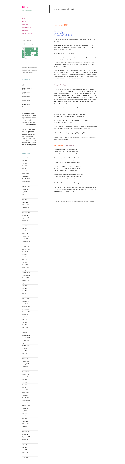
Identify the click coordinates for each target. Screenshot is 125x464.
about (23, 18)
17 (25, 52)
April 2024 (24, 231)
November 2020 (26, 337)
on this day (25, 30)
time (23, 144)
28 (34, 54)
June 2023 (24, 257)
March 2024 (25, 233)
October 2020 (25, 340)
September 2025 (26, 186)
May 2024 (24, 228)
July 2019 (24, 379)
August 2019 (25, 377)
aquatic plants (25, 117)
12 (30, 50)
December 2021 (25, 304)
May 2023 (24, 259)
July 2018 (24, 410)
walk (23, 146)
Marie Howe (35, 126)
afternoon (32, 114)
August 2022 (25, 283)
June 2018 (24, 413)
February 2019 (25, 392)
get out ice (30, 122)
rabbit (34, 134)
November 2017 (25, 431)
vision (34, 144)
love (32, 126)
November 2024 (26, 212)
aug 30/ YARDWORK (27, 88)
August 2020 (25, 345)
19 (30, 52)
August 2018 (25, 408)
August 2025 (25, 189)
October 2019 (25, 371)
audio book (31, 117)
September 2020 (26, 343)
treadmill (29, 144)
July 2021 (24, 317)
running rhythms (35, 140)
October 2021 (25, 309)
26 (30, 54)
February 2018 (25, 424)
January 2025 (25, 207)
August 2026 (25, 158)
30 (23, 56)
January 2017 (25, 457)
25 (28, 54)
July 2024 (24, 223)
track (25, 144)
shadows (24, 142)
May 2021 (24, 322)
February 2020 (25, 361)
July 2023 (24, 254)
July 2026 (24, 160)
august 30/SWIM (26, 96)
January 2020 (25, 364)
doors (23, 120)
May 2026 (24, 165)
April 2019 (24, 387)
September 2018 (26, 405)
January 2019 (25, 395)
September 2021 (26, 311)
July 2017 (24, 442)
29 (37, 54)
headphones (31, 125)
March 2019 (25, 390)
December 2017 (25, 429)
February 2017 (25, 455)
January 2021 (25, 332)
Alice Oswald (25, 115)
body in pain (31, 119)
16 (23, 52)
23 (23, 54)
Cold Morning (58, 145)
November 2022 (26, 275)
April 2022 (24, 293)
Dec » (35, 59)
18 (28, 52)
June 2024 (24, 225)
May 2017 (24, 447)
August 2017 (25, 439)
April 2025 (24, 199)
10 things (25, 114)
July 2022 (24, 285)
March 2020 (25, 358)
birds (27, 119)
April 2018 (24, 418)
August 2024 (25, 220)
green (34, 122)
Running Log (70, 201)
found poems (24, 122)
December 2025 (26, 178)
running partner (26, 140)
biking (24, 119)
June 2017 (24, 444)
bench (35, 117)
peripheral (24, 134)
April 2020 (24, 356)
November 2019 (26, 369)
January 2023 (25, 270)
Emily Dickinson (29, 121)
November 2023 (26, 244)
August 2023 (25, 251)
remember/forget (26, 138)
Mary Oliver (24, 129)
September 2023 (26, 249)
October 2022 (25, 278)
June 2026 (24, 163)
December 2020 (26, 335)
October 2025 (25, 184)
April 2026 (24, 168)
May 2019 (24, 384)
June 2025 (24, 194)
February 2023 (25, 267)
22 (37, 52)
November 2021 (26, 306)
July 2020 (24, 348)
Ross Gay (33, 138)
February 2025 (25, 205)
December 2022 (26, 272)
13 (32, 50)
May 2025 (24, 197)
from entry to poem (27, 33)
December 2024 (26, 210)
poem (30, 134)
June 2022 (24, 288)
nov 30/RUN (61, 25)
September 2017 (26, 437)
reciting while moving (27, 136)
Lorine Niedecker (28, 126)
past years (25, 24)
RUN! (25, 7)
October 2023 (25, 246)
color (35, 119)
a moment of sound (32, 115)
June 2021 (24, 319)
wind (29, 146)
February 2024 (25, 236)
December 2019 (25, 366)
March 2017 (25, 452)
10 (25, 50)
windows (32, 146)
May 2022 (24, 291)
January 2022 (25, 301)
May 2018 (24, 416)
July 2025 (24, 192)
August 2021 (25, 314)
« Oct (25, 59)
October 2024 (25, 215)
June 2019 (24, 382)
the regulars (34, 142)
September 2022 (26, 280)
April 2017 (24, 450)
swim (29, 142)
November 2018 (26, 400)
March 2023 (25, 264)
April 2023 (24, 262)
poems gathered (26, 27)
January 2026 (25, 176)
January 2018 (25, 426)
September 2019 (26, 374)
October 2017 (25, 434)
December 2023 (26, 241)
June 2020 (24, 351)
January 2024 (25, 238)
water (26, 146)
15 (37, 50)
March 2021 (25, 327)
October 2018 (25, 403)
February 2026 (25, 173)
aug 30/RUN (25, 84)
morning (31, 129)
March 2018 (25, 421)
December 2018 (25, 397)
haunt (23, 125)
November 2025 (26, 181)
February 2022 (25, 298)
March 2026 (25, 171)
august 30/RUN (26, 92)
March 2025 (25, 202)
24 (25, 54)
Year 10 (24, 21)
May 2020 (24, 353)
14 (34, 50)
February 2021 (25, 330)
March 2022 (25, 296)
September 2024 (26, 218)
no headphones (28, 132)
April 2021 (24, 324)
